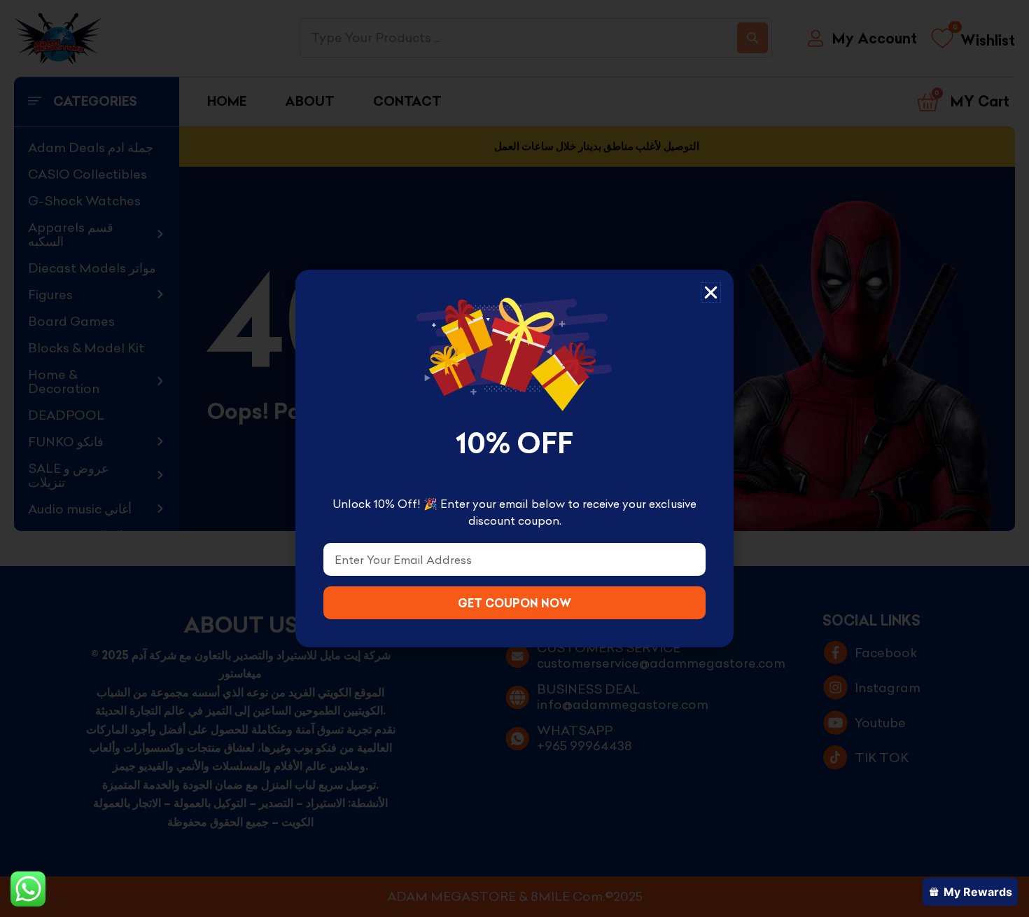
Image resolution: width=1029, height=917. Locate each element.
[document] (514, 458)
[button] (711, 292)
